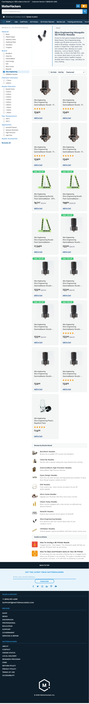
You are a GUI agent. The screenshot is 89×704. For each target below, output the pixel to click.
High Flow (9, 135)
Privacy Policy (9, 669)
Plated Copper (10, 37)
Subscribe (44, 581)
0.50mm (8, 99)
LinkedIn (47, 586)
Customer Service (38, 2)
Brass (8, 34)
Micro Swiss (10, 66)
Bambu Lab (61, 22)
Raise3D (8, 69)
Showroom (7, 620)
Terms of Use (8, 672)
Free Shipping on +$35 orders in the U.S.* (16, 2)
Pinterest (51, 586)
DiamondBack (10, 58)
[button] (44, 17)
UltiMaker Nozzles (12, 74)
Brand (58, 28)
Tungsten (9, 47)
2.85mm (8, 83)
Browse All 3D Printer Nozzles (15, 27)
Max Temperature (9, 116)
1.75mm (8, 80)
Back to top (44, 565)
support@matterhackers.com (18, 602)
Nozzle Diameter (9, 86)
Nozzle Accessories (9, 139)
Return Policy (9, 666)
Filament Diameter (10, 78)
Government (8, 633)
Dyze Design (10, 61)
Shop (4, 613)
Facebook (33, 586)
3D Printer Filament (47, 22)
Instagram (42, 586)
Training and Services (74, 22)
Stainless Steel (11, 39)
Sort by (61, 72)
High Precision (10, 132)
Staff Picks (24, 22)
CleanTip (9, 56)
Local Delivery (9, 656)
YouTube (56, 586)
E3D (7, 64)
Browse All (6, 143)
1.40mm (8, 112)
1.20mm (8, 110)
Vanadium (9, 45)
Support (6, 629)
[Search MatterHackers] (85, 11)
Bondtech (9, 53)
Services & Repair (10, 636)
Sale (16, 22)
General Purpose (11, 127)
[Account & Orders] (78, 6)
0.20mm (8, 92)
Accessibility (8, 675)
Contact (6, 649)
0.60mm (8, 102)
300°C (8, 119)
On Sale (53, 72)
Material (5, 32)
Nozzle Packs (10, 89)
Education (7, 626)
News (5, 616)
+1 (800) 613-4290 (51, 2)
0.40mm (8, 97)
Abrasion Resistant (12, 130)
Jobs (4, 662)
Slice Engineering (11, 72)
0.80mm (8, 105)
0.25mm (8, 94)
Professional (8, 623)
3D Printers (34, 22)
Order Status (8, 653)
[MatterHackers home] (11, 6)
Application (6, 125)
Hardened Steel (11, 42)
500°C (8, 121)
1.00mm (8, 107)
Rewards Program (11, 659)
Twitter (38, 586)
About (5, 646)
